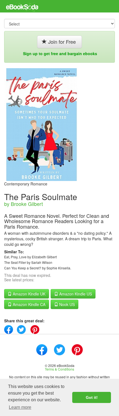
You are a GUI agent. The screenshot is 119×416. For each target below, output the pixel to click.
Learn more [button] (20, 407)
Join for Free (62, 41)
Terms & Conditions (59, 369)
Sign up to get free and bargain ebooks (60, 53)
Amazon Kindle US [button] (75, 294)
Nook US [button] (66, 304)
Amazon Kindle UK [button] (28, 294)
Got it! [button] (92, 397)
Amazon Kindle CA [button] (28, 304)
